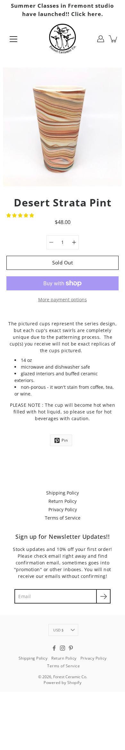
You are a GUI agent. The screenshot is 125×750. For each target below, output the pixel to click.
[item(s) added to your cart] (113, 39)
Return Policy (62, 501)
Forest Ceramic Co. (70, 676)
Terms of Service (62, 518)
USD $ (58, 630)
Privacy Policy (62, 509)
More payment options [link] (62, 299)
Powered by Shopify (62, 682)
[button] (20, 215)
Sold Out (62, 262)
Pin (65, 440)
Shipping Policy (62, 493)
